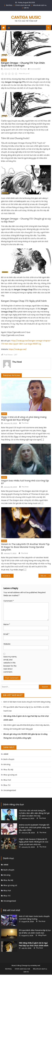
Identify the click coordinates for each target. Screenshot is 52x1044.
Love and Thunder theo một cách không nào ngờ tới (9, 576)
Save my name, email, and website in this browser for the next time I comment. (10, 664)
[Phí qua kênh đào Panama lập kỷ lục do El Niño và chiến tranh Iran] (9, 933)
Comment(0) (35, 69)
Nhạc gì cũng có (10, 775)
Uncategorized (10, 790)
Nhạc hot (7, 780)
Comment (9, 601)
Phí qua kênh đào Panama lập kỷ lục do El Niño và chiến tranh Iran (26, 709)
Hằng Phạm (42, 935)
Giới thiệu (9, 5)
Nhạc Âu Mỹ (8, 769)
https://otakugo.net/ (17, 349)
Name (7, 624)
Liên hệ (26, 8)
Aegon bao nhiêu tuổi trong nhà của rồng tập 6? (25, 482)
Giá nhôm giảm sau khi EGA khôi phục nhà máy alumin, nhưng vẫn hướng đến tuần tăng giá (27, 727)
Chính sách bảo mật (22, 5)
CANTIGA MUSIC (26, 17)
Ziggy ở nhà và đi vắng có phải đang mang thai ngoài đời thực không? (23, 418)
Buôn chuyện (9, 759)
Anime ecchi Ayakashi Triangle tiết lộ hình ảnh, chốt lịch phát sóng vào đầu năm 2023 (34, 827)
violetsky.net (35, 965)
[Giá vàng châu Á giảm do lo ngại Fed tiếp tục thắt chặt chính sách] (9, 946)
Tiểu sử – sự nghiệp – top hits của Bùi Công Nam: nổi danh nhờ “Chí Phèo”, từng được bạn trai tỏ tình (45, 576)
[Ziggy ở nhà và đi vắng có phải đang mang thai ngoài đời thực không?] (26, 395)
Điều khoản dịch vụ (39, 5)
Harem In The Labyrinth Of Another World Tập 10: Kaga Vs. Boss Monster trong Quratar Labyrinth (25, 547)
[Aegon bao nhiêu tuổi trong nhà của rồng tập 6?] (26, 459)
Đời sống (7, 764)
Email (6, 634)
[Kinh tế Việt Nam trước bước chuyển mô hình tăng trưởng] (9, 920)
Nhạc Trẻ (7, 785)
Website (7, 644)
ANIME (4, 60)
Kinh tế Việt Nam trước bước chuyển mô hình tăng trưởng (27, 702)
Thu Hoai (23, 69)
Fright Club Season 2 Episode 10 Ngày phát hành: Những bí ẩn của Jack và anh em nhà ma (33, 842)
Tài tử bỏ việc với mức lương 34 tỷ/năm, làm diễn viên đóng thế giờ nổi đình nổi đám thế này (34, 813)
